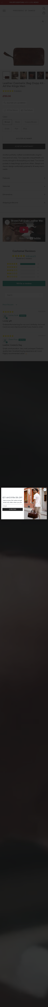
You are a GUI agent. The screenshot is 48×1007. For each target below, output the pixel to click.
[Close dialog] (44, 489)
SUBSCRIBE (12, 509)
